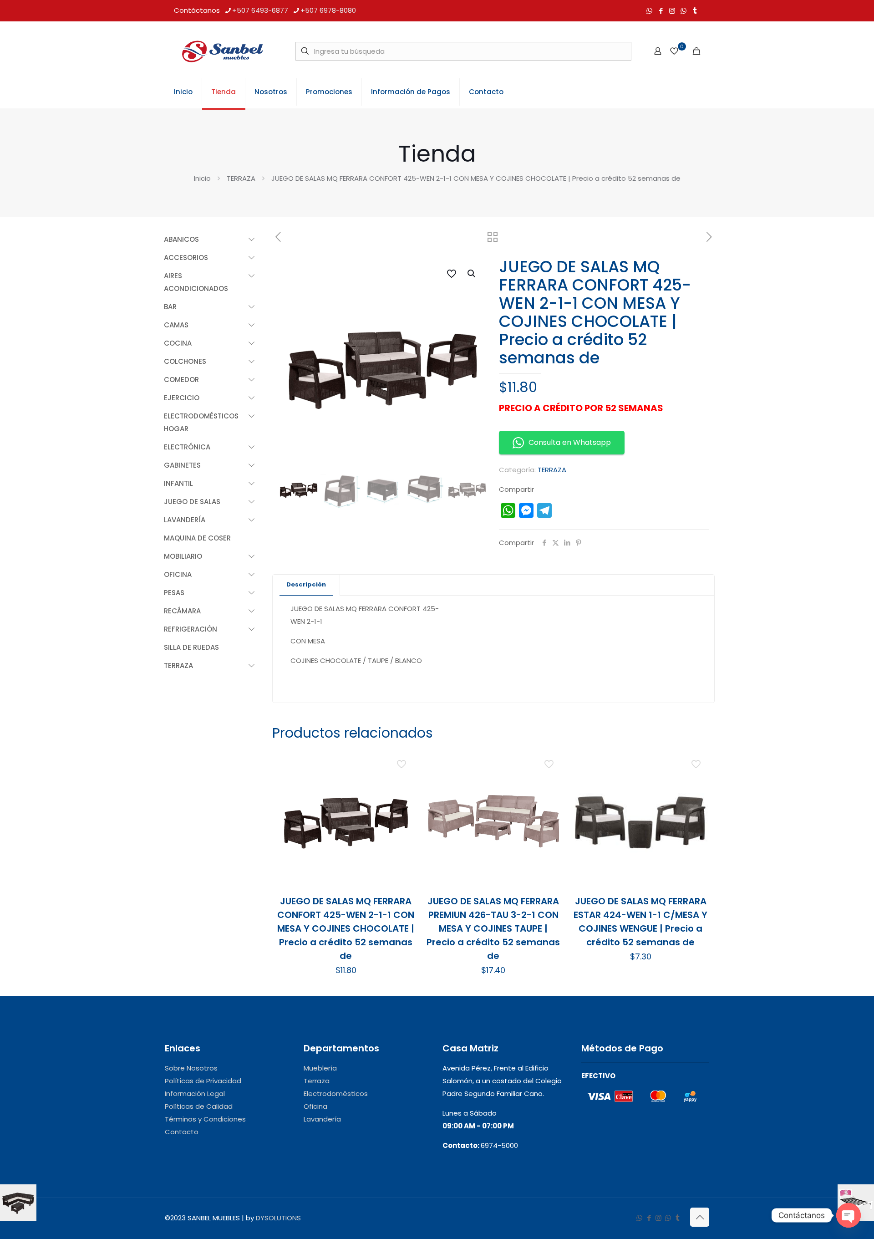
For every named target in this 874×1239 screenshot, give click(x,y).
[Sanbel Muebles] (222, 51)
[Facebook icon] (660, 10)
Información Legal (195, 1093)
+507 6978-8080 (328, 10)
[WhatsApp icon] (649, 10)
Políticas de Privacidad (203, 1081)
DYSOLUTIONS (278, 1218)
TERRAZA (241, 178)
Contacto (181, 1132)
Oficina (315, 1106)
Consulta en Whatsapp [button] (569, 442)
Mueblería (320, 1068)
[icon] (683, 10)
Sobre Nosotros (191, 1068)
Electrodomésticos (336, 1093)
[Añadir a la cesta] (402, 762)
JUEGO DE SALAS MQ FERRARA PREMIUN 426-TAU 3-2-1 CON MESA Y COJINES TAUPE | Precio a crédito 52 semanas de (493, 928)
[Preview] (402, 820)
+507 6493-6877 (260, 10)
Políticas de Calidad (199, 1106)
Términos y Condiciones (205, 1119)
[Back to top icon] (699, 1217)
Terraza (317, 1081)
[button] (472, 274)
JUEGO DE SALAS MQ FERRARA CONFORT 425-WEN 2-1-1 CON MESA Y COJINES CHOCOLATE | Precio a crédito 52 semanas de (345, 928)
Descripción (306, 584)
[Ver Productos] (402, 781)
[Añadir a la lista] (402, 801)
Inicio (202, 178)
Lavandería (322, 1119)
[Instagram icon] (672, 10)
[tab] (306, 585)
